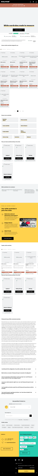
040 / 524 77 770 (10, 438)
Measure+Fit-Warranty (31, 446)
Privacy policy (20, 467)
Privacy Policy (20, 419)
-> (31, 416)
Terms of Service (26, 419)
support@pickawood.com (11, 442)
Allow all (26, 471)
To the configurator (7, 238)
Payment (32, 425)
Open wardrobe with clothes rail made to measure (32, 63)
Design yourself (18, 29)
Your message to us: (8, 412)
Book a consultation (9, 425)
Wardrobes (4, 49)
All (1, 249)
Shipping (9, 427)
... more (33, 465)
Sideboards (9, 49)
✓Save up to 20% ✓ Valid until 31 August (18, 4)
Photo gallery (4, 427)
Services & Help (25, 452)
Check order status (17, 425)
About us (3, 425)
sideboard (10, 328)
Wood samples (27, 427)
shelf (16, 328)
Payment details (26, 439)
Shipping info (26, 449)
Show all (32, 427)
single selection (32, 467)
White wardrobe (3, 62)
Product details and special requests (17, 427)
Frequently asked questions (25, 425)
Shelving (12, 49)
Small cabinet (31, 81)
